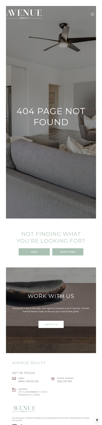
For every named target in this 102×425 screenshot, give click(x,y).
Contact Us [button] (51, 324)
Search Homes (68, 252)
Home (34, 252)
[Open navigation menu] (92, 14)
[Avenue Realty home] (24, 14)
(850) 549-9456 (64, 381)
